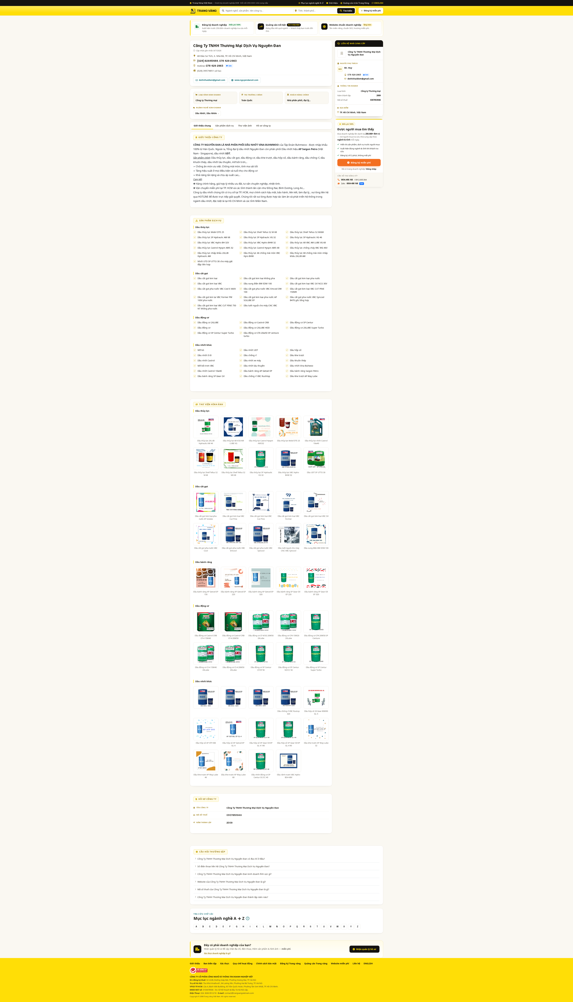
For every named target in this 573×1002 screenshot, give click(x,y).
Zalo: (352, 183)
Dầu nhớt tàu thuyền (254, 365)
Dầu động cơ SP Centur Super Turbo (216, 332)
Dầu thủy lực (202, 227)
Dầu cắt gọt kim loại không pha (259, 278)
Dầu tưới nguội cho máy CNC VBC (260, 305)
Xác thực (224, 963)
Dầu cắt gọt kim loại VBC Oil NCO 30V (308, 283)
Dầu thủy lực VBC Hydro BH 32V (213, 242)
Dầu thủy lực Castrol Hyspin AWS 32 (215, 247)
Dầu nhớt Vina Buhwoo (301, 365)
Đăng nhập (371, 169)
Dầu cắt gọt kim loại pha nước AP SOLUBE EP (260, 299)
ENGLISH (378, 3)
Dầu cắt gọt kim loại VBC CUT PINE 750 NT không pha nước (217, 307)
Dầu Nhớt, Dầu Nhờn (206, 113)
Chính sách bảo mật (266, 963)
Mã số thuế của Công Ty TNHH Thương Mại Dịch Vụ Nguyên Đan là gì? (233, 889)
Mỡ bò (201, 350)
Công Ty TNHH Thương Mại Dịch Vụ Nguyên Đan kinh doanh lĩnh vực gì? (234, 873)
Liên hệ (356, 963)
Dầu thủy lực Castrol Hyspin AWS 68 (261, 247)
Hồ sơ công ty (263, 125)
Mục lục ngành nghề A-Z (312, 3)
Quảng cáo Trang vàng (315, 963)
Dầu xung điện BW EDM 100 (258, 283)
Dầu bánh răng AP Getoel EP (258, 370)
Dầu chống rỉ (250, 355)
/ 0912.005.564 (354, 179)
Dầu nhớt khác (203, 344)
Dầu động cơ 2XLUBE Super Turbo (307, 327)
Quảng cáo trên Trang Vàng (356, 3)
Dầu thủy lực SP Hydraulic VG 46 (306, 237)
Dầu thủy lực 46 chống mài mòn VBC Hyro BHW (262, 255)
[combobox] (258, 10)
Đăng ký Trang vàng (290, 963)
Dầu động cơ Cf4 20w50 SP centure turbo (261, 334)
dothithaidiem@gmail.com (212, 80)
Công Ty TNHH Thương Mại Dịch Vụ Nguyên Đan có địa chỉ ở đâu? (231, 858)
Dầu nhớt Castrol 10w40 (210, 370)
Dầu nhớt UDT (251, 350)
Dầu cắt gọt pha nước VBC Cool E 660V (217, 288)
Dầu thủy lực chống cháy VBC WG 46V (308, 247)
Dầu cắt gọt (201, 273)
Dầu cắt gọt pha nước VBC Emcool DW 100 (263, 290)
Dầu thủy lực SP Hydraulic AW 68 (214, 237)
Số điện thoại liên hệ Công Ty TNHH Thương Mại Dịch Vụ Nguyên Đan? (233, 866)
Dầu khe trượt (297, 355)
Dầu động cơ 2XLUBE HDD (257, 327)
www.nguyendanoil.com (246, 80)
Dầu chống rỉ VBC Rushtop (257, 376)
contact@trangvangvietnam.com (239, 993)
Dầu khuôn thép (298, 360)
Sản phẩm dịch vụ (224, 125)
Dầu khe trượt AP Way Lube (303, 376)
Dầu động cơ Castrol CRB (256, 322)
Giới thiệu (333, 3)
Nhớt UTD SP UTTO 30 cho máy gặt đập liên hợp (215, 263)
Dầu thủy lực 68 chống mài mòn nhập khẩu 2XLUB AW (309, 255)
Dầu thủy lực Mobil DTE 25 (211, 232)
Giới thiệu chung (202, 125)
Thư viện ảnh (245, 125)
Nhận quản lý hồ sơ (366, 949)
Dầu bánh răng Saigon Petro (304, 370)
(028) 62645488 (207, 60)
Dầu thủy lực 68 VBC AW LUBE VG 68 (308, 242)
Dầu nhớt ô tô (204, 355)
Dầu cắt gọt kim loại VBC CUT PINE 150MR (307, 290)
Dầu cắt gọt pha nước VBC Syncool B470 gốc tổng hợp (307, 299)
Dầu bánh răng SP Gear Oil (211, 376)
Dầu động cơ (202, 317)
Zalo (230, 66)
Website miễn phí (340, 963)
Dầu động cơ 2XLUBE (208, 322)
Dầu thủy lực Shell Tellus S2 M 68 (260, 232)
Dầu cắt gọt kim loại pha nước (305, 278)
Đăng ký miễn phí (372, 10)
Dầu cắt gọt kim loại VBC (210, 283)
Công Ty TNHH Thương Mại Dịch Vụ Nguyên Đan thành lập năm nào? (232, 897)
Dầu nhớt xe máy (252, 360)
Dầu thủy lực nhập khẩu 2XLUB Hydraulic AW (213, 255)
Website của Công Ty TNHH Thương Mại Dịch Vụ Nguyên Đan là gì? (231, 881)
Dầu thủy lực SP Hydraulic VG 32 (260, 237)
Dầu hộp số (295, 350)
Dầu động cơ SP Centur (301, 322)
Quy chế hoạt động (242, 963)
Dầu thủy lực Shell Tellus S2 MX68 (307, 232)
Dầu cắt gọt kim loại (207, 278)
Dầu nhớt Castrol (206, 360)
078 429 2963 (228, 60)
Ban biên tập (210, 963)
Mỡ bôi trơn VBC (206, 365)
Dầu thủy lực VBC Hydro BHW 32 (260, 242)
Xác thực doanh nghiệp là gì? (217, 953)
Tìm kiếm (347, 10)
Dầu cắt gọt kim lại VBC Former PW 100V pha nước (215, 299)
